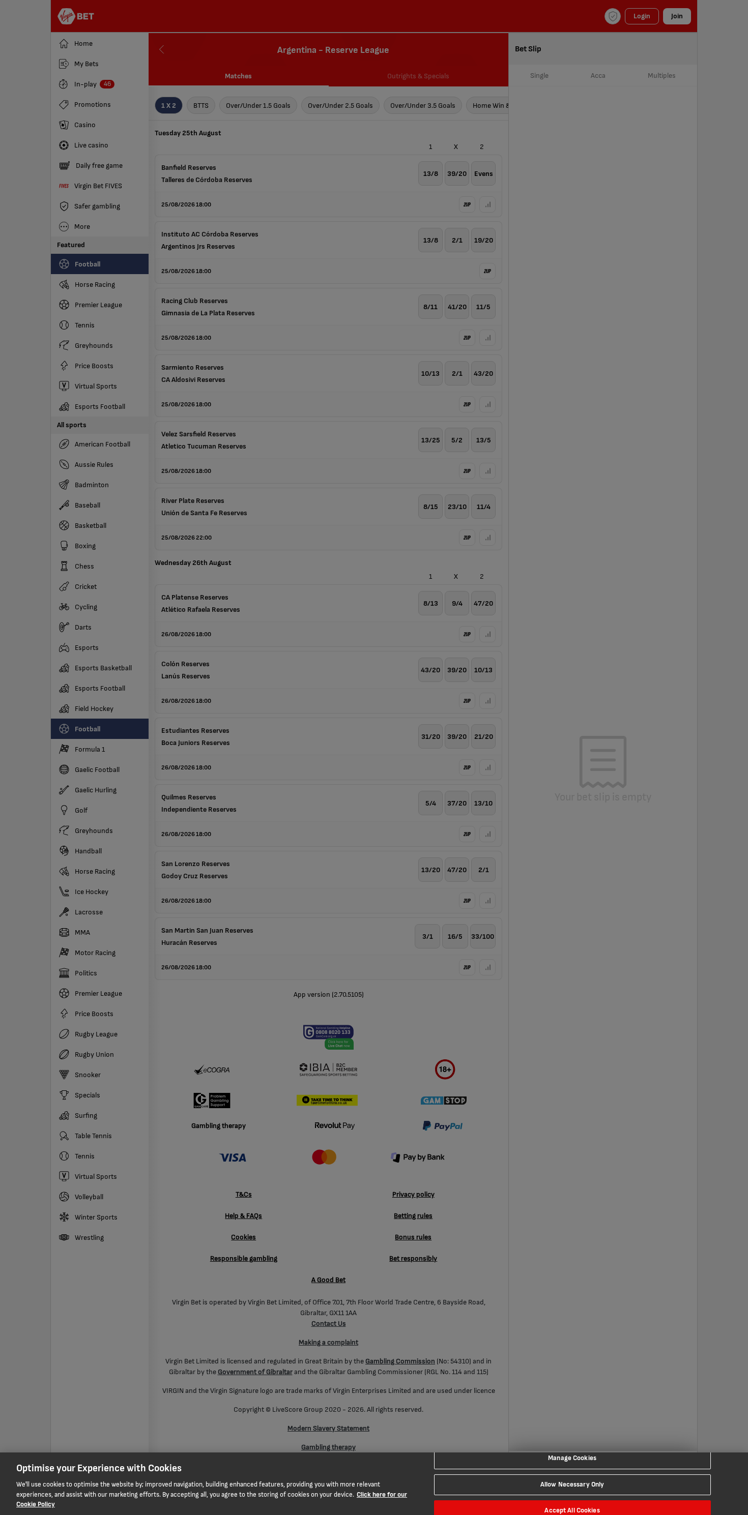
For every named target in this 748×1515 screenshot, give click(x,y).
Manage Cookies (572, 1458)
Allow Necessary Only (572, 1484)
